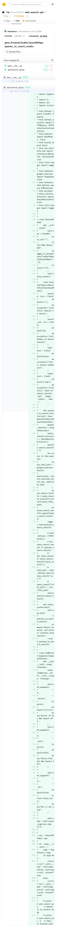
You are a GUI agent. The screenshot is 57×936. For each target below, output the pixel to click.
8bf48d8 (43, 36)
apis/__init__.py (15, 65)
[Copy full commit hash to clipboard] (23, 36)
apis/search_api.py (16, 69)
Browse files (14, 51)
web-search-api (34, 12)
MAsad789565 (17, 12)
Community (30, 20)
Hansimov (12, 31)
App (8, 20)
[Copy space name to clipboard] (45, 12)
